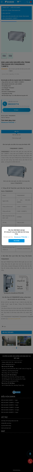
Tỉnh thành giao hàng (8, 237)
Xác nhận (16, 240)
